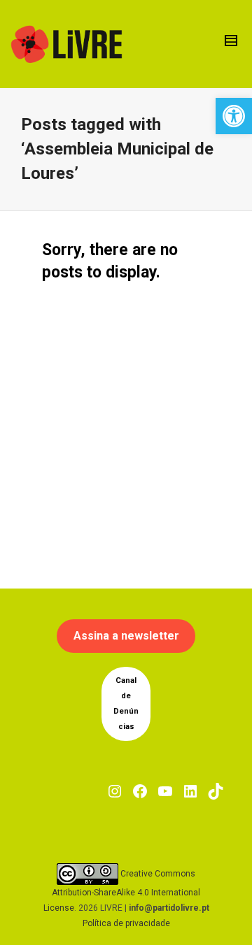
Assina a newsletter (126, 635)
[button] (234, 116)
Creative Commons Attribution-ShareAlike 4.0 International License (122, 891)
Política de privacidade (126, 923)
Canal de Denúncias (126, 703)
